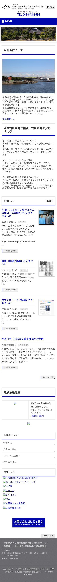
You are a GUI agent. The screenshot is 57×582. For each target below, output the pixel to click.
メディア (22, 222)
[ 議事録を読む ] (37, 416)
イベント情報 (23, 345)
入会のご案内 (9, 449)
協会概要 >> (8, 119)
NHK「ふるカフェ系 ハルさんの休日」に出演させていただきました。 (18, 213)
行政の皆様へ (9, 462)
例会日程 (7, 442)
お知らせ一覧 (48, 377)
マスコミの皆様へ (11, 455)
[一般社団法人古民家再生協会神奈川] (28, 6)
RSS (49, 200)
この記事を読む (10, 251)
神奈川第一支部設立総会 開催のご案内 (23, 339)
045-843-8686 (31, 14)
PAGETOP (48, 536)
